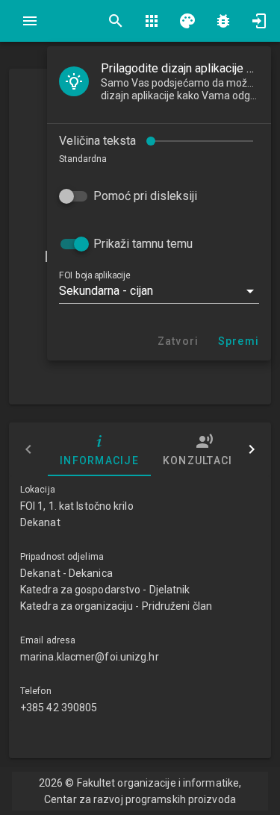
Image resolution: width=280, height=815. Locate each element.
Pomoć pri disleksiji (145, 196)
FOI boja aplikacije (94, 275)
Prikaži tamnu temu (143, 244)
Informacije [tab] (99, 460)
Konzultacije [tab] (205, 460)
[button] (159, 291)
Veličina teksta (97, 141)
